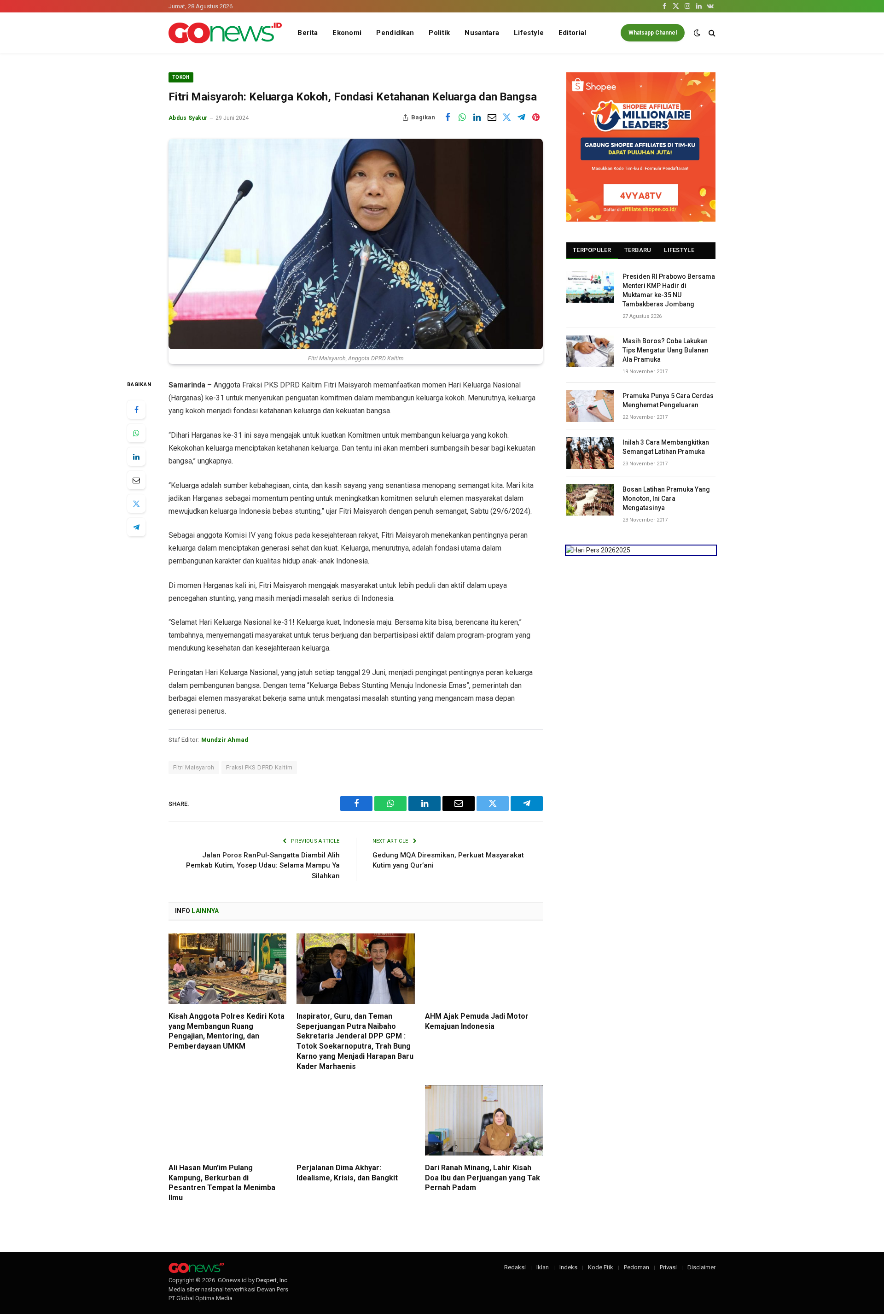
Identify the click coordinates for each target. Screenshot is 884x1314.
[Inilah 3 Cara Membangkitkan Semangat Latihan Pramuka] (590, 453)
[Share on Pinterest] (536, 117)
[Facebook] (136, 409)
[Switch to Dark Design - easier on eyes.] (697, 32)
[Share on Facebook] (447, 117)
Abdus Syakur (188, 118)
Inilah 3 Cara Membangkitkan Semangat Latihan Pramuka (665, 447)
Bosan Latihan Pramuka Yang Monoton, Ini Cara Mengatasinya (666, 498)
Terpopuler (592, 249)
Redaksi (515, 1267)
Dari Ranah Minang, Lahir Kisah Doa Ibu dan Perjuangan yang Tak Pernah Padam (482, 1177)
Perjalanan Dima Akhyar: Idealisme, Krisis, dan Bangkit (347, 1172)
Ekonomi (346, 33)
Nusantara (482, 33)
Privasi (668, 1267)
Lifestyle (529, 33)
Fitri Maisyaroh (194, 767)
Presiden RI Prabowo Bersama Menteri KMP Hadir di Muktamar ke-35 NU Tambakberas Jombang (668, 290)
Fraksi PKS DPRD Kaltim (259, 767)
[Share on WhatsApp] (462, 117)
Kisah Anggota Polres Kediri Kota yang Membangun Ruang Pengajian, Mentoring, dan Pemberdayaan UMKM (227, 1031)
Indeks (568, 1267)
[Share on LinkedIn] (477, 117)
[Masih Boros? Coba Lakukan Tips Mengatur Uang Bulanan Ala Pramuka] (590, 351)
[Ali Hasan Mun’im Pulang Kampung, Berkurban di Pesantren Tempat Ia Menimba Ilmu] (227, 1120)
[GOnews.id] (225, 33)
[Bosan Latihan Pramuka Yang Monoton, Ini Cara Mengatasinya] (590, 500)
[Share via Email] (492, 117)
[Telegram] (136, 527)
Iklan (542, 1267)
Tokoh (181, 77)
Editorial (572, 33)
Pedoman (636, 1267)
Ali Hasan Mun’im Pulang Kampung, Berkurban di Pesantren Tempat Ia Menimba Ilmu (222, 1182)
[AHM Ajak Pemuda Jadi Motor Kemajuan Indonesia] (484, 968)
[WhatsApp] (136, 433)
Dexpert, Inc (271, 1280)
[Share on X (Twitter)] (506, 117)
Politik (439, 33)
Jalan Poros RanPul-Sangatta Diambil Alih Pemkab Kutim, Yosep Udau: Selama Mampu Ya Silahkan (263, 865)
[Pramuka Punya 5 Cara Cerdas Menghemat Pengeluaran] (590, 406)
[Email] (136, 480)
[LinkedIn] (136, 456)
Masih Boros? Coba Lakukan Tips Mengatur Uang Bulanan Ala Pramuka (665, 350)
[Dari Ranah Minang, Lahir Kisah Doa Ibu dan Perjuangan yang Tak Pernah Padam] (484, 1120)
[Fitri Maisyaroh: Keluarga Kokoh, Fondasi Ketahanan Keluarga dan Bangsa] (356, 244)
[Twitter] (136, 503)
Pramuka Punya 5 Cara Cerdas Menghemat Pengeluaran (668, 400)
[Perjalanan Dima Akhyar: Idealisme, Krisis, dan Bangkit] (355, 1120)
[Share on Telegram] (521, 117)
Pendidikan (395, 33)
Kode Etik (600, 1267)
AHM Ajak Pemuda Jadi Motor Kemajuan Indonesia (477, 1021)
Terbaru (637, 249)
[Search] (711, 33)
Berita (307, 33)
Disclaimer (701, 1267)
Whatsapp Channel (652, 32)
